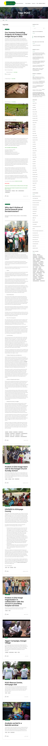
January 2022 (35, 150)
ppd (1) (34, 228)
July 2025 (34, 124)
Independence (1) (35, 215)
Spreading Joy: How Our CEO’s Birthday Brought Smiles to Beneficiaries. (38, 86)
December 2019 (35, 174)
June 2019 (34, 187)
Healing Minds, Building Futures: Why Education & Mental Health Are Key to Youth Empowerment (38, 58)
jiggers (16, 652)
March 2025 (34, 133)
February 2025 (35, 135)
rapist (34, 275)
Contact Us (33, 3)
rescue (37, 275)
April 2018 (34, 189)
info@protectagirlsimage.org (21, 562)
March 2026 (34, 109)
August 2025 (34, 122)
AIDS (6, 567)
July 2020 (34, 159)
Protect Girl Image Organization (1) (38, 230)
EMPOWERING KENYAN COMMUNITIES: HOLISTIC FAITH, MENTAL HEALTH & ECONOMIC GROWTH (39, 62)
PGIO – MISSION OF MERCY (41, 3)
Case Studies (7, 29)
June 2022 (34, 144)
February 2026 (35, 111)
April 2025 (34, 131)
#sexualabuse (7, 433)
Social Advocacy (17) (36, 237)
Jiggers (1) (34, 217)
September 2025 (35, 120)
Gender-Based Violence (36, 265)
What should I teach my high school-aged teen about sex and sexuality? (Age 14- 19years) (39, 95)
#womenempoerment (24, 433)
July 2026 (34, 105)
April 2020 (34, 165)
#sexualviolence (18, 433)
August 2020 (34, 157)
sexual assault (12, 436)
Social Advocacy (7, 463)
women (34, 279)
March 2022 (34, 148)
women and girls (39, 279)
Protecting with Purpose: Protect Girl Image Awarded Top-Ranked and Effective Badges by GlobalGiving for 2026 (39, 53)
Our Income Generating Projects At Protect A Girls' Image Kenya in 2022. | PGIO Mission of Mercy (38, 93)
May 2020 (34, 163)
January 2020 (35, 172)
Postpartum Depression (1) (37, 226)
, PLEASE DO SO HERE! (18, 181)
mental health (35, 269)
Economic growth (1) (36, 204)
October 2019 (35, 178)
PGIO (16, 190)
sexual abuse (7, 436)
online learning (40, 269)
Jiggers (6, 637)
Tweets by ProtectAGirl (36, 45)
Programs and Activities (19, 3)
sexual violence (17, 436)
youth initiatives (7, 192)
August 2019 (34, 183)
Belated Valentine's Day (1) (36, 196)
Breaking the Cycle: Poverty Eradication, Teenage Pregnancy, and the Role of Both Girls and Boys (39, 78)
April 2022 (34, 146)
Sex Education (41, 275)
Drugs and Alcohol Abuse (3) (37, 200)
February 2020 (35, 170)
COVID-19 (41, 261)
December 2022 (35, 137)
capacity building (38, 258)
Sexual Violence (7, 204)
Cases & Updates (28, 3)
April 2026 (34, 107)
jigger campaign (11, 652)
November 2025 (35, 118)
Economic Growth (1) (36, 202)
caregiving (43, 258)
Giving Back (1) (35, 209)
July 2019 (34, 185)
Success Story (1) (35, 239)
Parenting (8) (34, 224)
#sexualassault (12, 433)
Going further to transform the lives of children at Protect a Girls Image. (16, 185)
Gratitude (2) (34, 211)
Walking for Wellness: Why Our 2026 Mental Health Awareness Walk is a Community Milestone (38, 69)
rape (8, 732)
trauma (6, 255)
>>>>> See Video (14, 72)
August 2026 (34, 103)
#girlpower (38, 254)
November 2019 (35, 176)
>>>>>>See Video (13, 101)
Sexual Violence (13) (36, 235)
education (41, 264)
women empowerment (23, 436)
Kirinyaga (13, 190)
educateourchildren (8, 190)
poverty (34, 272)
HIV (8, 567)
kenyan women (35, 268)
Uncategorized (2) (35, 243)
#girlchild (34, 254)
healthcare (42, 265)
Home (9, 3)
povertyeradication (21, 190)
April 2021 (34, 152)
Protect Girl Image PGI (39, 36)
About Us (12, 3)
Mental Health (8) (35, 222)
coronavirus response (36, 261)
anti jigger (6, 652)
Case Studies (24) (35, 198)
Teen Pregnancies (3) (36, 241)
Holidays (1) (34, 213)
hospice (6, 610)
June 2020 (34, 161)
